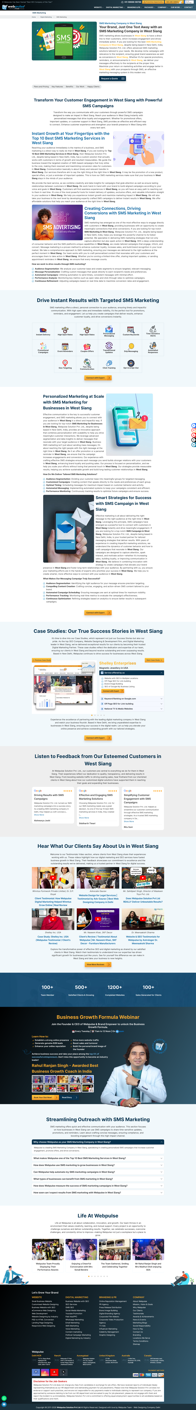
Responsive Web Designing (43, 1326)
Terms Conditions (140, 1341)
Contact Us (138, 1332)
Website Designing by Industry (45, 1317)
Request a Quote (109, 78)
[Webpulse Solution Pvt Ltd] (13, 7)
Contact (188, 7)
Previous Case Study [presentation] (42, 660)
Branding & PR (133, 7)
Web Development (40, 1313)
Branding (137, 1335)
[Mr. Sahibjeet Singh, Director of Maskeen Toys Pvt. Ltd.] (143, 878)
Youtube (54, 1375)
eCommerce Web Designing (44, 1310)
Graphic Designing (107, 1335)
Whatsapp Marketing (75, 1320)
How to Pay (138, 1329)
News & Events (139, 1320)
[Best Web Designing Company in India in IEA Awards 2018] (62, 1079)
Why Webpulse (139, 1307)
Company (162, 7)
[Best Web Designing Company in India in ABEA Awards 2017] (37, 1079)
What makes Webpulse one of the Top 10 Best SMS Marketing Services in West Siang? (79, 1158)
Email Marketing (72, 1323)
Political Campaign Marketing (78, 1335)
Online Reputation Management (113, 1301)
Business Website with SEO (43, 1307)
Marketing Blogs (140, 1323)
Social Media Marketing (76, 1310)
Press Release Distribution (110, 1307)
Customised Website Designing (45, 1304)
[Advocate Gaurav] (98, 878)
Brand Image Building (108, 1310)
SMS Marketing (72, 1326)
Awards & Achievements (143, 1317)
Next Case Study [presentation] (153, 660)
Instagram (45, 1375)
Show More (39, 815)
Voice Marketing (73, 1329)
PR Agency (104, 1304)
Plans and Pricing (41, 87)
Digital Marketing (114, 7)
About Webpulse (140, 1301)
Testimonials (138, 1313)
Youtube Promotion (74, 1313)
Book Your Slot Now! (43, 1097)
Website (98, 7)
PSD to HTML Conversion (43, 1320)
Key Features (57, 87)
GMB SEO (70, 1307)
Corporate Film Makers (109, 1317)
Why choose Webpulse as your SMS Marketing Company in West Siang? (72, 1142)
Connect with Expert (95, 378)
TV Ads (102, 1326)
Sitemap (136, 1344)
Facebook (36, 1375)
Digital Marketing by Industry (78, 1338)
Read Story (67, 1097)
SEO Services (71, 1304)
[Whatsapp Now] (4, 1398)
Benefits (69, 87)
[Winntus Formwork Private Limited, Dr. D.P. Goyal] (53, 878)
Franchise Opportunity (154, 2)
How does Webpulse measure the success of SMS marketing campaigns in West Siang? (80, 1185)
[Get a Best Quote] (4, 1404)
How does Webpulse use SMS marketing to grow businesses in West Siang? (74, 1165)
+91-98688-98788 (132, 2)
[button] (131, 672)
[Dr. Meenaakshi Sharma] (143, 919)
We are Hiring (172, 2)
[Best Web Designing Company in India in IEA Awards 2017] (50, 1079)
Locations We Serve (141, 1338)
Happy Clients (93, 87)
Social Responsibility (141, 1326)
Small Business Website (42, 1301)
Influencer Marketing (108, 1329)
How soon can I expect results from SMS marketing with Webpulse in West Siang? (77, 1192)
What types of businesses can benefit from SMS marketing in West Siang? (73, 1179)
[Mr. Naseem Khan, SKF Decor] (98, 919)
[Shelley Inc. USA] (53, 919)
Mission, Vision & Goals (143, 1304)
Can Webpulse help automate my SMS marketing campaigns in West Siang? (74, 1172)
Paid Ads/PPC (71, 1317)
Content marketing (74, 1332)
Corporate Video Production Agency (111, 1321)
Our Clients (138, 1310)
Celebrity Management (109, 1332)
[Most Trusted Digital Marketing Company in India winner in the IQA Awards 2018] (87, 1079)
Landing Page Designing (42, 1323)
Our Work (175, 7)
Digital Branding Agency (109, 1313)
